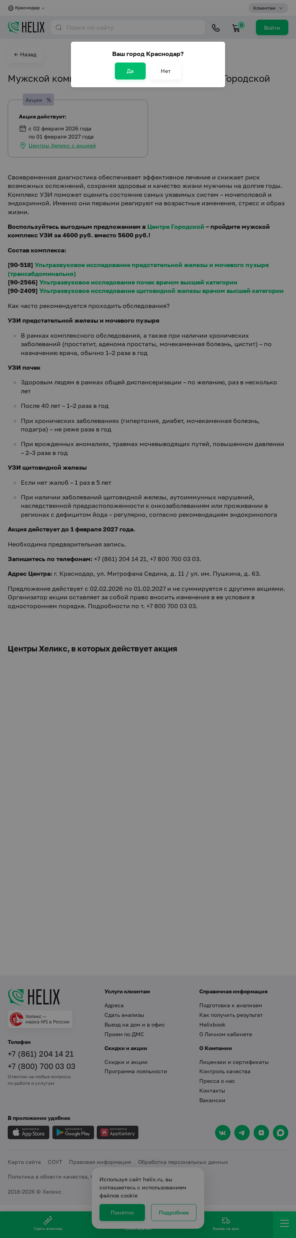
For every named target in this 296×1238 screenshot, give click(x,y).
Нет (166, 71)
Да (130, 71)
